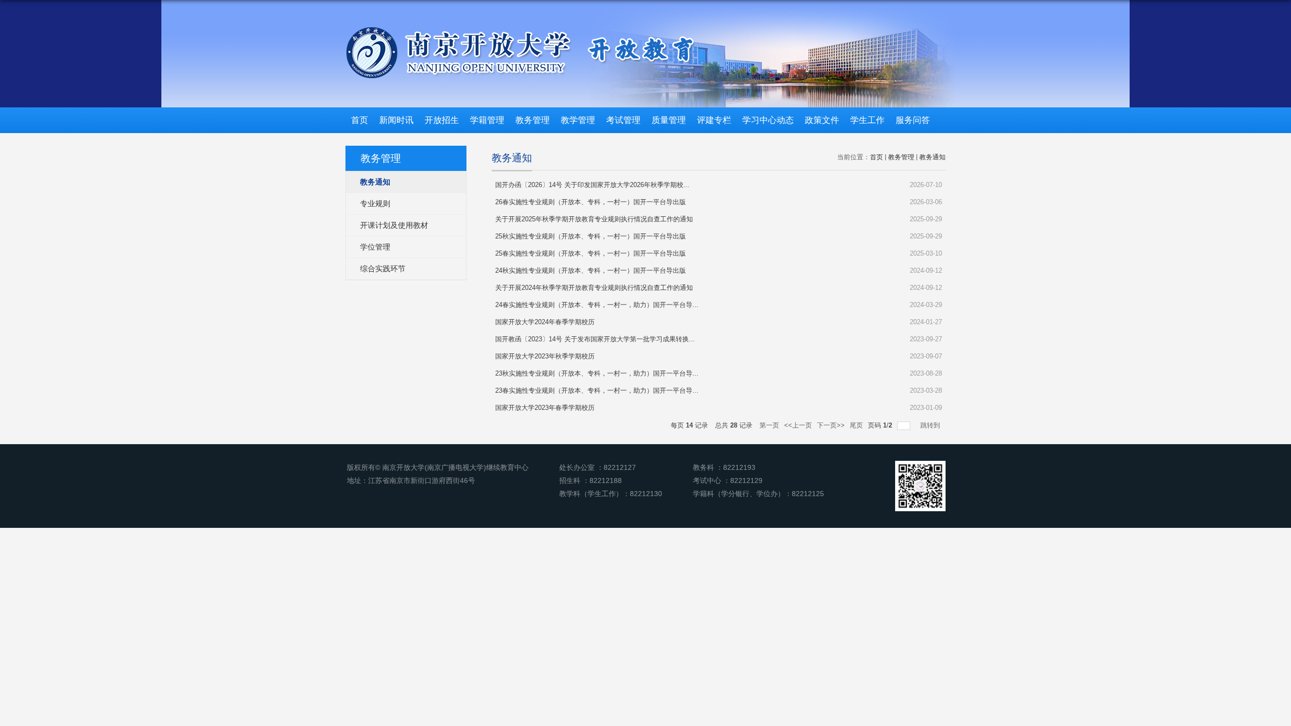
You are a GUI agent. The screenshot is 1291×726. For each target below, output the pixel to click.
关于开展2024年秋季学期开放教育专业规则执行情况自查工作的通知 (594, 287)
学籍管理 (487, 120)
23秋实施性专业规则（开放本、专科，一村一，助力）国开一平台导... (596, 373)
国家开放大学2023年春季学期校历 (545, 407)
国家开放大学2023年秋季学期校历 (545, 356)
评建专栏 (714, 120)
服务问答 (913, 120)
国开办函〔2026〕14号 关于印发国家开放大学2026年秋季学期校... (592, 185)
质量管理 (669, 120)
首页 (359, 120)
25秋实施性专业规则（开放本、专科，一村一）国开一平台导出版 (590, 236)
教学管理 (578, 120)
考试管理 (623, 120)
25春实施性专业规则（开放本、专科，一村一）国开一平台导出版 (590, 253)
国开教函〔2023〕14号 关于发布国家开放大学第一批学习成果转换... (595, 339)
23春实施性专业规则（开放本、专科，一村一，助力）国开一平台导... (596, 390)
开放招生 (442, 120)
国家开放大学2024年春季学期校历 (545, 322)
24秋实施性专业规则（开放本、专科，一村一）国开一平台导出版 (590, 270)
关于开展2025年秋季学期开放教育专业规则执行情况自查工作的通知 (594, 219)
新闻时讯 (396, 120)
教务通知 (932, 157)
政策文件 (822, 120)
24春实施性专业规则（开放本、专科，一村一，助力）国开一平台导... (596, 305)
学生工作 (867, 120)
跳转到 (931, 425)
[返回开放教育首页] (519, 28)
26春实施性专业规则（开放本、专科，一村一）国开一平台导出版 (590, 202)
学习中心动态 (768, 120)
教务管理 (532, 120)
